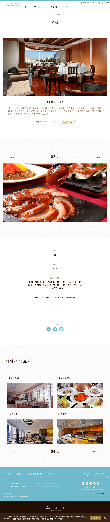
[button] (9, 157)
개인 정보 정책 (7, 494)
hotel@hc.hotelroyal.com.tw (51, 486)
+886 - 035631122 (16, 483)
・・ (104, 517)
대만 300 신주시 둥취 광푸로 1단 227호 (21, 486)
